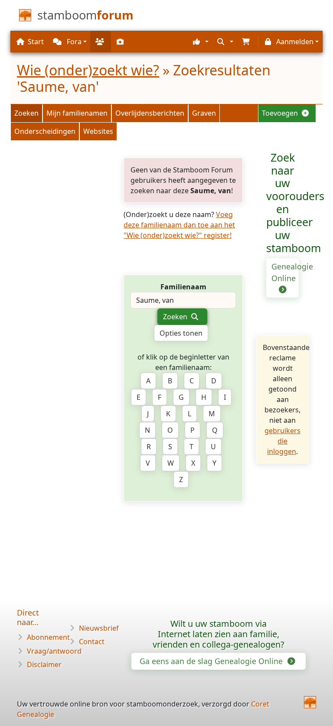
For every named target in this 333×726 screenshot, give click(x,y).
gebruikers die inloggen (282, 441)
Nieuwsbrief (99, 628)
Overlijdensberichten (149, 113)
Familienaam (183, 287)
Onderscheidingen (44, 131)
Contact (91, 641)
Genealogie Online (285, 272)
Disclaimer (44, 664)
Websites (98, 131)
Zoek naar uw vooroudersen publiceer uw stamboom (295, 203)
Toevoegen (281, 113)
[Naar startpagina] (310, 702)
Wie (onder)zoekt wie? (88, 70)
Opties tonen (181, 333)
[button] (199, 41)
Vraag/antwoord (54, 651)
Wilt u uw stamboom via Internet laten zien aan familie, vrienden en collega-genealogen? (218, 634)
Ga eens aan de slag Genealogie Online (212, 661)
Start (36, 41)
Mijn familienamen (77, 113)
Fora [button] (73, 41)
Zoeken (26, 113)
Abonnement (48, 637)
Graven (204, 113)
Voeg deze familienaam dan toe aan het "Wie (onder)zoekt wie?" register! (179, 225)
